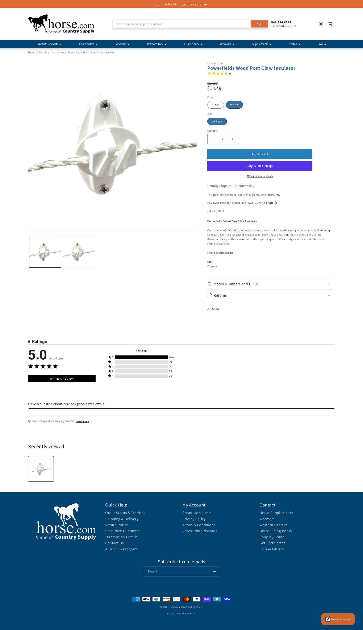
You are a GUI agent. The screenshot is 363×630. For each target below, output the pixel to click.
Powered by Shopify (192, 606)
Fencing (44, 52)
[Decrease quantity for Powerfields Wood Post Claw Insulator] (212, 139)
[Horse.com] (61, 24)
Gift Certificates (272, 543)
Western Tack (155, 44)
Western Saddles (273, 524)
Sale (320, 44)
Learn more (82, 421)
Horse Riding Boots (275, 530)
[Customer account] (321, 24)
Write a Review (62, 378)
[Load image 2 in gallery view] (79, 252)
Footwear (120, 44)
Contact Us (114, 543)
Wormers (225, 44)
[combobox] (191, 24)
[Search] (259, 24)
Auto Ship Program (121, 549)
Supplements (260, 44)
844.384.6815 (281, 22)
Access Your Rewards (199, 530)
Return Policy (116, 524)
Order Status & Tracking (125, 512)
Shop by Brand (272, 536)
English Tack (191, 44)
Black (216, 105)
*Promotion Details (121, 536)
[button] (270, 283)
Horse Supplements (276, 512)
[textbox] (181, 412)
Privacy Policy (193, 518)
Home (31, 52)
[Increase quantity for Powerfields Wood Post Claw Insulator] (232, 139)
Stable (293, 44)
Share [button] (216, 309)
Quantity (212, 131)
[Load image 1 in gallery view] (45, 252)
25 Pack (217, 121)
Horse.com (174, 606)
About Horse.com (197, 512)
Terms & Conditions (198, 524)
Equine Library (271, 549)
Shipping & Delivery (121, 518)
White (234, 105)
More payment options (260, 176)
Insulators (58, 52)
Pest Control (86, 44)
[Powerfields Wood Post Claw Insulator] (40, 468)
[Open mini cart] (330, 24)
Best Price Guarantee (123, 530)
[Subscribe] (214, 571)
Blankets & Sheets (47, 44)
